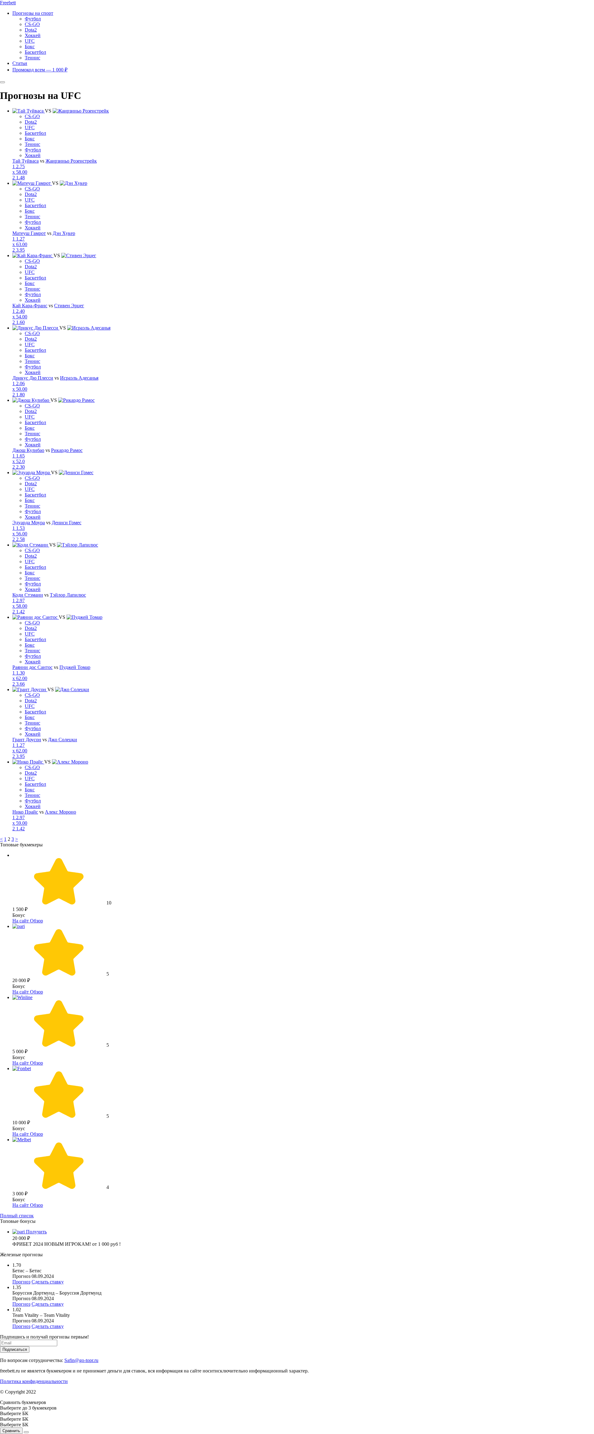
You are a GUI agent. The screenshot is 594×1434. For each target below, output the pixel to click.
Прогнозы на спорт (32, 13)
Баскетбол (35, 52)
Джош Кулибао (28, 450)
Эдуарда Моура (28, 522)
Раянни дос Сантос (32, 667)
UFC (30, 41)
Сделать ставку (48, 1281)
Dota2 (31, 29)
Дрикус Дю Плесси (32, 378)
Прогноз (21, 1281)
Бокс (30, 46)
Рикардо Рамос (67, 450)
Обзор (36, 920)
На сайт (21, 920)
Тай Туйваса (25, 161)
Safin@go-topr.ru (81, 1360)
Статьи (19, 63)
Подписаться (14, 1349)
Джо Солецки (62, 739)
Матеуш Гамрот (29, 233)
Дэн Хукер (64, 233)
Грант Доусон (26, 739)
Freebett (8, 2)
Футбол (33, 18)
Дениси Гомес (66, 522)
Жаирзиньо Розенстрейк (71, 161)
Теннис (32, 57)
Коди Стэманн (27, 595)
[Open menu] (2, 82)
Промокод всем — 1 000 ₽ (39, 69)
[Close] (26, 1432)
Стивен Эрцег (69, 305)
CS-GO (32, 24)
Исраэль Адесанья (79, 378)
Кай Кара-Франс (29, 305)
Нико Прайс (25, 812)
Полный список (17, 1215)
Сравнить (11, 1430)
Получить (36, 1231)
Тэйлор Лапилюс (68, 595)
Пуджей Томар (74, 667)
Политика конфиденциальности (34, 1381)
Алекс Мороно (60, 812)
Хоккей (33, 35)
